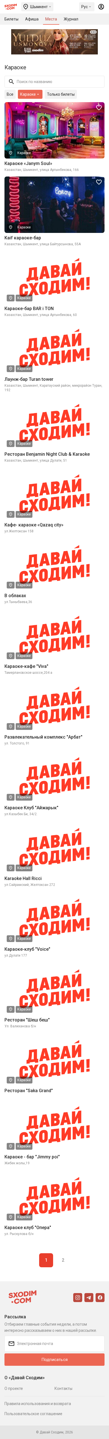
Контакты (63, 1388)
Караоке (24, 153)
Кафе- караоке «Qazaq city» (33, 525)
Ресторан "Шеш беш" (27, 1020)
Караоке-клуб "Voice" (27, 949)
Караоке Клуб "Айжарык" (31, 807)
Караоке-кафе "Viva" (26, 666)
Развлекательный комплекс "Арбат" (43, 737)
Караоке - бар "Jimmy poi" (32, 1157)
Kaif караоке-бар (22, 237)
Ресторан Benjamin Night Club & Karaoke (47, 454)
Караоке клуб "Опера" (27, 1227)
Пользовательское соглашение (33, 1413)
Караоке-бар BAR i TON (29, 308)
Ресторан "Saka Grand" (28, 1090)
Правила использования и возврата (37, 1403)
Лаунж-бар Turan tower (28, 379)
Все (10, 94)
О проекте (13, 1388)
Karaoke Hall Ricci (23, 878)
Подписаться (54, 1359)
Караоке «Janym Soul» (28, 163)
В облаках (15, 595)
